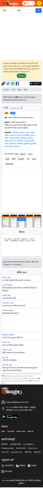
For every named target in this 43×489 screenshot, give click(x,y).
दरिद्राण (30, 138)
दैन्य (16, 141)
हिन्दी (13, 89)
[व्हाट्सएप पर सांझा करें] (13, 83)
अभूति (32, 132)
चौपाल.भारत (28, 452)
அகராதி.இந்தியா (28, 444)
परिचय (3, 431)
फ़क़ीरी (31, 141)
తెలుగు (23, 154)
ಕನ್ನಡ (7, 159)
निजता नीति (10, 431)
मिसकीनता (12, 143)
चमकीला (5, 310)
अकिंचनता (15, 132)
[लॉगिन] (39, 3)
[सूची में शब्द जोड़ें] (21, 107)
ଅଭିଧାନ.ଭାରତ (32, 448)
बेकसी (6, 143)
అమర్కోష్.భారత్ (15, 444)
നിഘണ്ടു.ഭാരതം (7, 448)
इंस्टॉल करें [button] (21, 219)
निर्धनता (20, 141)
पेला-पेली (5, 365)
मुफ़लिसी (33, 143)
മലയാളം (9, 163)
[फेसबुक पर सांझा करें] (17, 83)
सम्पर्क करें (30, 431)
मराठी (13, 159)
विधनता (11, 146)
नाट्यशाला (5, 303)
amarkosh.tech (16, 452)
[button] (4, 221)
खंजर (4, 342)
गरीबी (5, 108)
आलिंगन (5, 350)
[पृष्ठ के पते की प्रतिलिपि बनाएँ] (3, 83)
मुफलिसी (27, 143)
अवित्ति (6, 135)
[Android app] (9, 416)
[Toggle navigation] (3, 3)
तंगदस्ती (11, 138)
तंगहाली (17, 138)
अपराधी (4, 285)
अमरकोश (6, 89)
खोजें (38, 10)
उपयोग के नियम (20, 431)
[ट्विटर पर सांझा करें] (8, 83)
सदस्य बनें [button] (21, 75)
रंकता (6, 146)
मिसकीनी (20, 143)
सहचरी (4, 295)
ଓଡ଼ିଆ (30, 154)
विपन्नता (17, 146)
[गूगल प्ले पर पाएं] (36, 83)
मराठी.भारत (4, 444)
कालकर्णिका (26, 135)
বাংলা (28, 159)
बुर (3, 357)
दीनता (12, 141)
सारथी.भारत (37, 452)
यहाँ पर (12, 264)
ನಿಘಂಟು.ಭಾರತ (21, 448)
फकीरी (26, 141)
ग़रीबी (6, 138)
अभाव (28, 132)
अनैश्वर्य (22, 132)
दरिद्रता (23, 138)
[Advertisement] (21, 36)
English (21, 159)
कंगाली (19, 135)
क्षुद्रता (33, 135)
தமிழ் (34, 159)
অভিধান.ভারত (5, 452)
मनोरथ (4, 277)
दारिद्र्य (6, 141)
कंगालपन (13, 135)
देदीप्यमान (5, 334)
